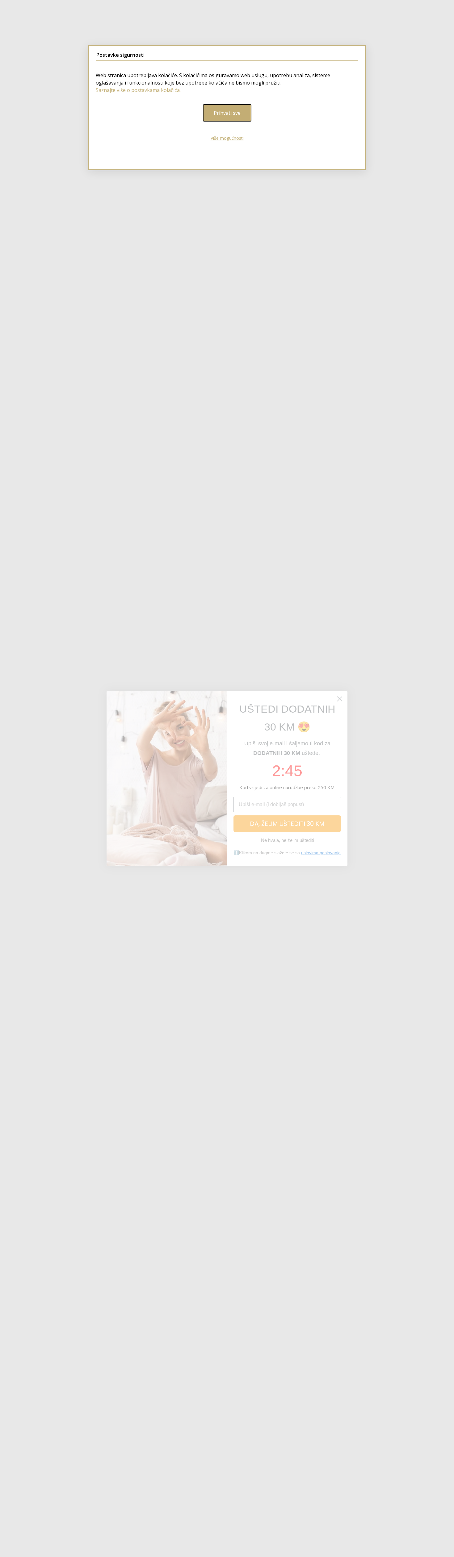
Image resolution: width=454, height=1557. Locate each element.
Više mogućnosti (227, 138)
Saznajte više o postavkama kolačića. (138, 90)
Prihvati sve (227, 113)
